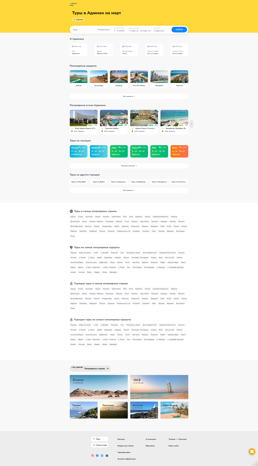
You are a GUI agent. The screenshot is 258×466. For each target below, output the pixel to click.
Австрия (173, 221)
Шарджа (118, 258)
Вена (161, 258)
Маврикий (93, 231)
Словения (145, 231)
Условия (172, 439)
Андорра (164, 221)
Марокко (73, 231)
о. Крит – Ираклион (93, 267)
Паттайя (73, 258)
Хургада (73, 253)
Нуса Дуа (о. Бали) (133, 253)
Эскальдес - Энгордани (140, 258)
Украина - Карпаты (96, 221)
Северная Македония (160, 217)
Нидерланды (107, 226)
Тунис (127, 221)
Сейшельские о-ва (123, 231)
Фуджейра (108, 258)
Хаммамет (114, 253)
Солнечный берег (76, 262)
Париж (72, 267)
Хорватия (138, 217)
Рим (128, 267)
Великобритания (76, 226)
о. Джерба (104, 253)
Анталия (82, 272)
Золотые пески (91, 262)
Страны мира (101, 445)
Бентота (181, 253)
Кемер (104, 272)
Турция (73, 217)
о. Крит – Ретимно (109, 267)
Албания (174, 217)
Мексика (119, 221)
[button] (191, 124)
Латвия (176, 226)
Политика (182, 439)
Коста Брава (137, 267)
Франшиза (150, 446)
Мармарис (113, 272)
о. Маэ (95, 253)
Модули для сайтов (126, 446)
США (154, 231)
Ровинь (120, 262)
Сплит (127, 262)
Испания (106, 217)
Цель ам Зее (169, 258)
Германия (125, 226)
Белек (89, 272)
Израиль (145, 226)
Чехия (72, 236)
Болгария (89, 217)
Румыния (111, 231)
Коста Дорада (149, 267)
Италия (147, 217)
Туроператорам (124, 452)
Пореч (112, 262)
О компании (151, 439)
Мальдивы (109, 221)
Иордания (154, 226)
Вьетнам (88, 226)
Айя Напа (135, 262)
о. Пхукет (82, 258)
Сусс (122, 253)
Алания (73, 272)
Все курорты (128, 96)
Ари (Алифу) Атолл (150, 253)
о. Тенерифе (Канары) (175, 267)
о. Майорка (161, 267)
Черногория (116, 217)
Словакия (136, 231)
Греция (97, 217)
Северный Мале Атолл (167, 253)
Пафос (162, 262)
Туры (98, 439)
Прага (183, 262)
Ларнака (145, 262)
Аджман (79, 19)
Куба (162, 226)
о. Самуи (91, 258)
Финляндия (180, 231)
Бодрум (97, 272)
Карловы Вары (173, 262)
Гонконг (97, 226)
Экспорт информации (127, 459)
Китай (169, 226)
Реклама (121, 439)
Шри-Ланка (144, 221)
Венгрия (181, 221)
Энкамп (126, 258)
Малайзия (83, 231)
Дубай (99, 258)
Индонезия (135, 226)
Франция (170, 231)
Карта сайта (174, 446)
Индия (84, 221)
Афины (80, 267)
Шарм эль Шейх (85, 253)
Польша (102, 231)
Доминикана (75, 221)
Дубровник (103, 262)
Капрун (153, 258)
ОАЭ (124, 217)
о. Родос (121, 267)
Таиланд (161, 231)
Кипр (131, 217)
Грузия (116, 226)
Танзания (154, 221)
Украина (135, 221)
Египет (80, 217)
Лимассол (154, 262)
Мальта (184, 226)
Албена (179, 258)
